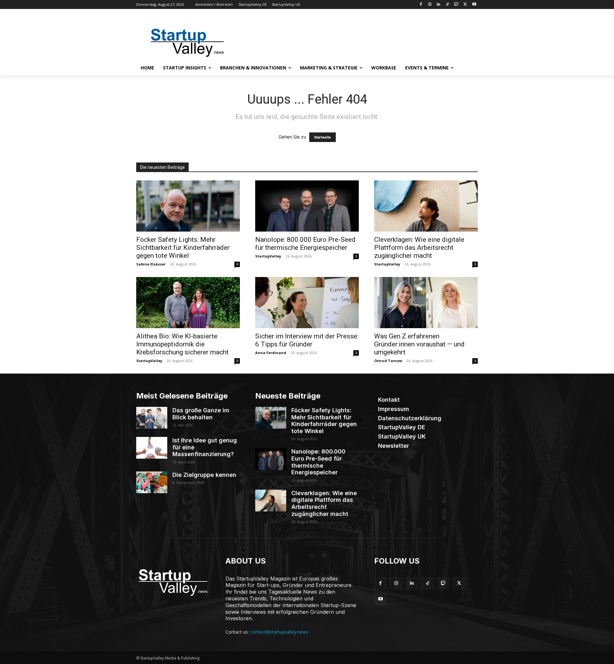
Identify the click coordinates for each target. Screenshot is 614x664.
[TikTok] (447, 4)
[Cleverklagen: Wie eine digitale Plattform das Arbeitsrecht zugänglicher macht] (426, 206)
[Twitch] (456, 4)
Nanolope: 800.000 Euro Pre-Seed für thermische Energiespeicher (305, 243)
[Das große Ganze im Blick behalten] (151, 418)
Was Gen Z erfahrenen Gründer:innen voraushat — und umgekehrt (419, 344)
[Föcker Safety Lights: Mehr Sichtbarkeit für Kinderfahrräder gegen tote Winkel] (188, 206)
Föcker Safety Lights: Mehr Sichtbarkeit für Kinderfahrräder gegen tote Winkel (183, 247)
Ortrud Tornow (388, 360)
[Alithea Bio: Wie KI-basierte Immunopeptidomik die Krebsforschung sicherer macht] (188, 302)
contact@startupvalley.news (279, 632)
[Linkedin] (438, 4)
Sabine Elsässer (151, 264)
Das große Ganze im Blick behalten (200, 414)
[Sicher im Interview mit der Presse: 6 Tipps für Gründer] (307, 302)
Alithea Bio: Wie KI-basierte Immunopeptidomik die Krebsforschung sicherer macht (182, 344)
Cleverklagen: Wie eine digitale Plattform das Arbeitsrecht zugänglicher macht (419, 247)
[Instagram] (429, 4)
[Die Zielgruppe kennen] (151, 482)
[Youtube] (474, 4)
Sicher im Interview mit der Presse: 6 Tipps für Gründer (306, 340)
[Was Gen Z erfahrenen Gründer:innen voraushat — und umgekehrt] (426, 302)
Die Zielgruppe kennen (204, 474)
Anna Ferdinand (270, 352)
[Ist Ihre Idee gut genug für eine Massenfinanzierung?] (151, 448)
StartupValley (268, 256)
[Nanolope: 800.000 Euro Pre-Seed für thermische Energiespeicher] (307, 206)
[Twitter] (465, 4)
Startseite (322, 137)
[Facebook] (420, 4)
